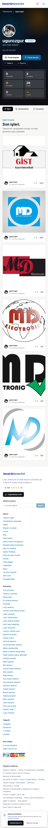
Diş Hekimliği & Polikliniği (12, 798)
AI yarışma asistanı (10, 600)
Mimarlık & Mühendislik (12, 776)
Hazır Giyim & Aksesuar (12, 807)
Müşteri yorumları (10, 528)
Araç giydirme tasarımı (11, 682)
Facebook (7, 727)
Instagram (7, 724)
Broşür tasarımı (9, 692)
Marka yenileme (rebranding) (14, 651)
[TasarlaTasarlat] (14, 473)
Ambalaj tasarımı (9, 658)
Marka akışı (7, 597)
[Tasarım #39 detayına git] (24, 375)
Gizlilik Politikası (9, 552)
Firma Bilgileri (8, 562)
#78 (42, 292)
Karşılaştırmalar (9, 579)
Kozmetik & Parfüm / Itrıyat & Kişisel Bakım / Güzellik (24, 779)
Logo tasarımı (8, 607)
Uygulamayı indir (15, 494)
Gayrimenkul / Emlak (11, 786)
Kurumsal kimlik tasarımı (12, 645)
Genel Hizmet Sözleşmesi (13, 542)
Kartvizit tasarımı (9, 641)
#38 (42, 455)
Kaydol (41, 505)
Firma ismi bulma (9, 706)
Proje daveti (32, 57)
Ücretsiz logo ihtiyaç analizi (14, 611)
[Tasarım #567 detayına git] (24, 212)
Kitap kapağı (8, 675)
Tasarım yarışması (10, 594)
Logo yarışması (9, 614)
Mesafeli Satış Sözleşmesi (13, 545)
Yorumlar (40, 109)
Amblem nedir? (9, 709)
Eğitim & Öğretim (9, 801)
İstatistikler (7, 565)
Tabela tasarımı (9, 689)
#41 (42, 346)
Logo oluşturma (9, 628)
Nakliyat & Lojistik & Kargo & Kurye (17, 804)
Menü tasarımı (8, 699)
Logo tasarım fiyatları (11, 621)
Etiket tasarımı (8, 662)
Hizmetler (6, 604)
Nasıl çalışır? (8, 538)
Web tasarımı (8, 672)
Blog (5, 535)
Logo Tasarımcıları (10, 617)
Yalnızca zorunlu (32, 823)
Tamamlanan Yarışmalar (12, 521)
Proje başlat (13, 57)
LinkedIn (6, 734)
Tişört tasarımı (8, 703)
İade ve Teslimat (9, 548)
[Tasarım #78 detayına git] (24, 266)
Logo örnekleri (8, 713)
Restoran (30, 783)
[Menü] (43, 3)
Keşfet (5, 525)
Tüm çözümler (8, 590)
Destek (6, 559)
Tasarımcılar (7, 11)
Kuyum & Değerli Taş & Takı (14, 794)
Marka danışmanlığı (10, 648)
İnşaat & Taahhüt (9, 770)
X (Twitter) (7, 731)
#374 (41, 183)
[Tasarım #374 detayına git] (24, 157)
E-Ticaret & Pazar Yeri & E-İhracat (16, 773)
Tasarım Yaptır (8, 518)
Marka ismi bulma (9, 634)
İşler (9, 109)
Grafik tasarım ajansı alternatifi (15, 655)
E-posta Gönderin (10, 745)
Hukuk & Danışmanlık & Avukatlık (31, 770)
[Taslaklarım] (37, 4)
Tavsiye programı (9, 572)
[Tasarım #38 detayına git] (24, 429)
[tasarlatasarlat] (13, 3)
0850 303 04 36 (10, 749)
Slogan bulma (8, 638)
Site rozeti (7, 576)
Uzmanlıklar (23, 109)
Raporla (23, 63)
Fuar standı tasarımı (11, 679)
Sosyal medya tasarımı (12, 668)
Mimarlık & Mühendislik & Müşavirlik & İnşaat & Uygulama (21, 790)
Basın (5, 569)
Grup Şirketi (22, 801)
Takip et (10, 63)
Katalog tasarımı (9, 696)
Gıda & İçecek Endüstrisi (34, 798)
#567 (41, 237)
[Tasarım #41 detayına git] (24, 321)
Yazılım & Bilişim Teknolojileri (14, 783)
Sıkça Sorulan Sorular (11, 555)
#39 (42, 401)
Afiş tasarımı (7, 665)
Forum (5, 531)
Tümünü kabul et (15, 823)
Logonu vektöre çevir (11, 631)
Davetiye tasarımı (10, 686)
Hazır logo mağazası (11, 624)
